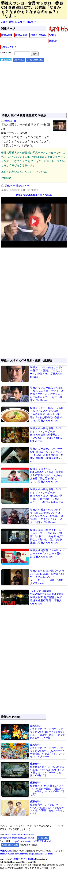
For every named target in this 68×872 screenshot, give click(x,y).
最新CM (53, 40)
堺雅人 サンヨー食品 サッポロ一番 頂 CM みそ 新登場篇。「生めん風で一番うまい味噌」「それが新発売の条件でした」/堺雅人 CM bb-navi (46, 414)
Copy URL (19, 59)
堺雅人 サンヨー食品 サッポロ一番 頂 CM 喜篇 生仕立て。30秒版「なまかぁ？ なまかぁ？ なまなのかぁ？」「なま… (32, 9)
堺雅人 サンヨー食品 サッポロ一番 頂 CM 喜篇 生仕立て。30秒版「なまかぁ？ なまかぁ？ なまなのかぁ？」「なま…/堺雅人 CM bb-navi (46, 394)
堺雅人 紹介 (21, 35)
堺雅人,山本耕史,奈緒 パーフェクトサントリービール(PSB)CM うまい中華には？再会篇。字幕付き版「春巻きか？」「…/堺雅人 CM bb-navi (47, 495)
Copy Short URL (35, 59)
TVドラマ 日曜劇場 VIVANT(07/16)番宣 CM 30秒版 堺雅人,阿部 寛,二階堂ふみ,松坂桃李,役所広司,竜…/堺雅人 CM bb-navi (47, 597)
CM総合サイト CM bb (24, 859)
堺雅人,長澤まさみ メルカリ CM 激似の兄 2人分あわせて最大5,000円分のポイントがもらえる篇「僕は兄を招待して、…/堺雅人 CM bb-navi (46, 475)
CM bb (52, 34)
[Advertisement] (34, 89)
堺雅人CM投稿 (38, 35)
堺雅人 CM (15, 22)
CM (3, 22)
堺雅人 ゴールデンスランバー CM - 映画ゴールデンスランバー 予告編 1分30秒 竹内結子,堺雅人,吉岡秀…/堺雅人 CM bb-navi (46, 455)
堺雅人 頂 (10, 121)
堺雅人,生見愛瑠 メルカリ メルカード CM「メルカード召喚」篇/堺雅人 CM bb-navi (47, 553)
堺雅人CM (6, 35)
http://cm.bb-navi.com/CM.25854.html (32, 841)
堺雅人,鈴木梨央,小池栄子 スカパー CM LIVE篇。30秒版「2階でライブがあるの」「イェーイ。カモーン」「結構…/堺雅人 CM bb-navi (47, 577)
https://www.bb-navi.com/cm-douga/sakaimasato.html (26, 853)
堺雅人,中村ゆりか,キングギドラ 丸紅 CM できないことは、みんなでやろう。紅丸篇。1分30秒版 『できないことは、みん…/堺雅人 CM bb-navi (46, 516)
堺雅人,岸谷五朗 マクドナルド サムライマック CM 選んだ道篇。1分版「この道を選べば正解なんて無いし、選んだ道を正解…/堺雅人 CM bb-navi (46, 536)
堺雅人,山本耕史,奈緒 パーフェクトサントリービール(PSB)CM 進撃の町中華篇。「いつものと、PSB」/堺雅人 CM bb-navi (47, 434)
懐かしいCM (22, 185)
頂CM (29, 22)
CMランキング (8, 47)
